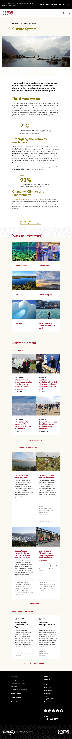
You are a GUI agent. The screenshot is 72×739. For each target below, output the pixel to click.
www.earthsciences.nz (50, 4)
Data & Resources (16, 697)
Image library (47, 696)
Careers (46, 676)
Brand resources (48, 690)
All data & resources (34, 664)
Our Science (15, 23)
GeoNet (46, 684)
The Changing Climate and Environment (24, 199)
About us (13, 706)
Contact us (47, 679)
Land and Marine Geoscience (19, 689)
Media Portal (47, 687)
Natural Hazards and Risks (18, 681)
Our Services (14, 702)
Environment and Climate (28, 23)
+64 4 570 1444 (51, 719)
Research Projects (16, 693)
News (45, 682)
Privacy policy (47, 701)
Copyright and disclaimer (50, 698)
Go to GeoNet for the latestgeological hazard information (26, 732)
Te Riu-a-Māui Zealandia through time (30, 224)
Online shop (47, 693)
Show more (34, 440)
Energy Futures (15, 686)
